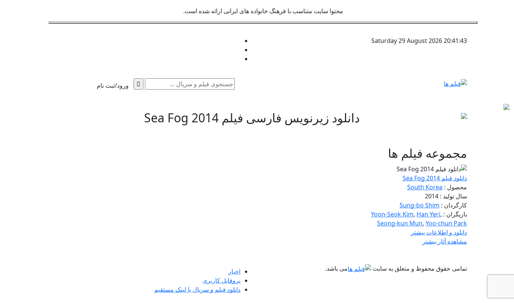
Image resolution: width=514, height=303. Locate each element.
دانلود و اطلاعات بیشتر (439, 232)
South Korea (425, 187)
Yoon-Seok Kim (392, 214)
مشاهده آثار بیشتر (445, 241)
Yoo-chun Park (446, 223)
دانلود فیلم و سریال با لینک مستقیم (197, 289)
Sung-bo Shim (419, 205)
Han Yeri (428, 214)
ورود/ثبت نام (113, 85)
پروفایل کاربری (221, 280)
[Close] (263, 22)
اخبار (234, 271)
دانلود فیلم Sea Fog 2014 (435, 178)
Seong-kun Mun (400, 223)
